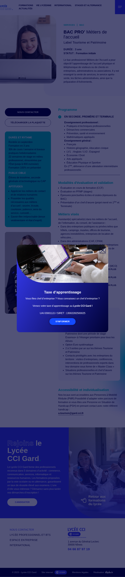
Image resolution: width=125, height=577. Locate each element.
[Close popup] (102, 250)
